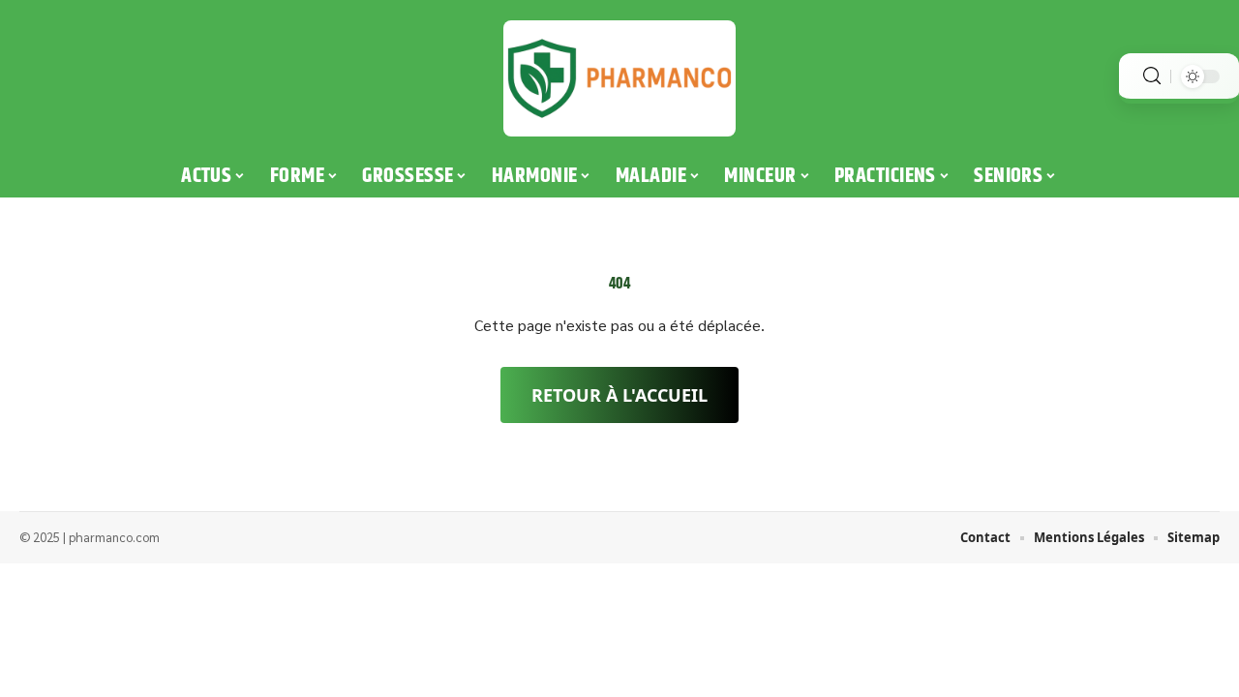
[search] (1152, 76)
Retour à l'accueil (619, 395)
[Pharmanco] (619, 78)
